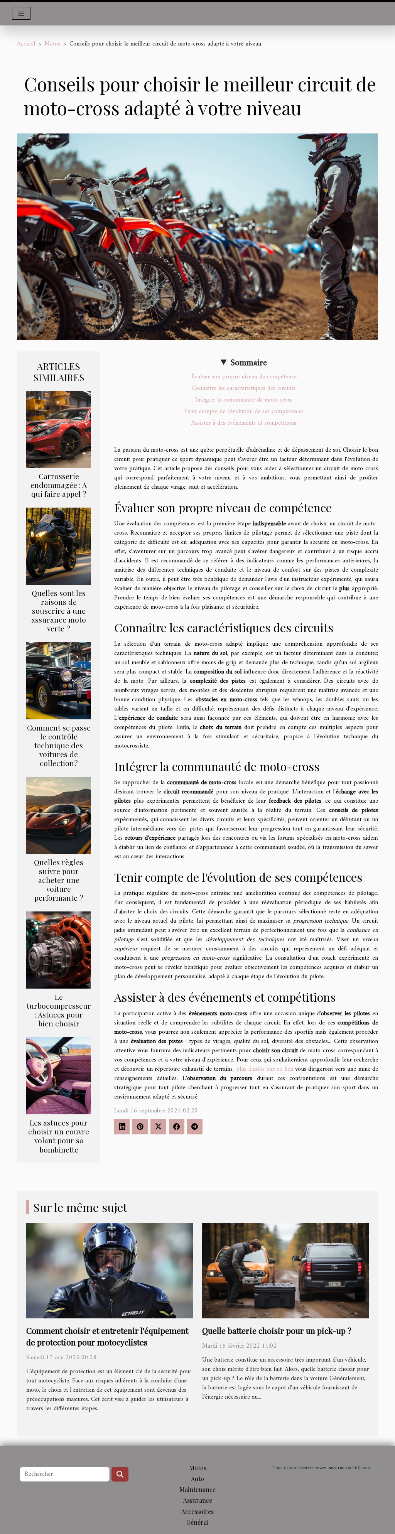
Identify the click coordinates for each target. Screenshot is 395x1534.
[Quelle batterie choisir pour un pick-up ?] (285, 1270)
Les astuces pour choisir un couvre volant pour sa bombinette (58, 1135)
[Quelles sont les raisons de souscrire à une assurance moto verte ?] (58, 545)
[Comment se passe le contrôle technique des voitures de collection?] (58, 680)
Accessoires (197, 1511)
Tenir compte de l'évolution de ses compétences (244, 411)
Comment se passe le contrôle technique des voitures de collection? (59, 745)
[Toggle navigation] (21, 13)
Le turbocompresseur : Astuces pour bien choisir (59, 1010)
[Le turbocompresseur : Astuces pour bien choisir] (58, 950)
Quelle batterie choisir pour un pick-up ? (276, 1330)
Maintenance (197, 1489)
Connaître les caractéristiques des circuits (243, 388)
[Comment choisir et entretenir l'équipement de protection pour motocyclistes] (109, 1270)
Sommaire (248, 363)
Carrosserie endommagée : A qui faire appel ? (58, 485)
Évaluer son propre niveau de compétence (244, 376)
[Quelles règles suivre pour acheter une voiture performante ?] (58, 815)
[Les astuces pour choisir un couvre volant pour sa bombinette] (58, 1075)
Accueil (26, 44)
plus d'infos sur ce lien (264, 1069)
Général (197, 1522)
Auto (197, 1479)
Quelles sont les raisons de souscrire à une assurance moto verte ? (58, 610)
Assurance (197, 1500)
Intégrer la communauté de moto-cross (243, 400)
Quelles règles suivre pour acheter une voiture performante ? (58, 880)
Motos (52, 44)
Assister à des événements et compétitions (243, 423)
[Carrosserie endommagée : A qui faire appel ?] (58, 429)
